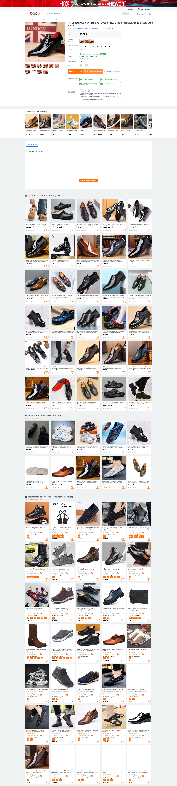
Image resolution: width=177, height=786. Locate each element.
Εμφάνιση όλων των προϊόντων (33, 418)
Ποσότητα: (70, 65)
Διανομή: (70, 56)
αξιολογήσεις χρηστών (83, 28)
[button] (27, 13)
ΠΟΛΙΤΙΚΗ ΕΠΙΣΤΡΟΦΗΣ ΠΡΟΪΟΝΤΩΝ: (71, 91)
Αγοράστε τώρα (75, 71)
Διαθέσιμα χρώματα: (70, 40)
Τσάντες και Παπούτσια (34, 19)
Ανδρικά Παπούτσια (63, 19)
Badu (26, 19)
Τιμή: (69, 34)
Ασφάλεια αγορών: (73, 78)
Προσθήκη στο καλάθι (93, 71)
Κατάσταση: (71, 49)
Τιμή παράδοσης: (72, 61)
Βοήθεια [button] (130, 9)
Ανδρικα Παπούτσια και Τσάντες (49, 19)
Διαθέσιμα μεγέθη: (73, 45)
